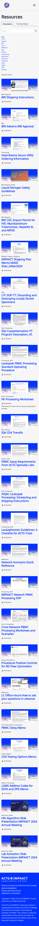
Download (7, 102)
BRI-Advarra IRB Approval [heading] (17, 126)
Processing (5, 54)
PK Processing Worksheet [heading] (17, 399)
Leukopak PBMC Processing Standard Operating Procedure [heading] (19, 367)
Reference (4, 56)
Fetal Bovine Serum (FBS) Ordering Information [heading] (17, 156)
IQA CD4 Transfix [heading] (12, 432)
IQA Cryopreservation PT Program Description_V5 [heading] (17, 332)
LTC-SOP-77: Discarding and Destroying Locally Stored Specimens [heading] (19, 298)
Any (2, 37)
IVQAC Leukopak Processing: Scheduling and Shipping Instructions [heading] (18, 497)
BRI (2, 43)
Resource (4, 59)
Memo (3, 52)
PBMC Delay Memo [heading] (13, 727)
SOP (2, 67)
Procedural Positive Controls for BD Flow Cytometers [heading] (19, 664)
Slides (3, 65)
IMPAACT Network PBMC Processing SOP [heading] (17, 596)
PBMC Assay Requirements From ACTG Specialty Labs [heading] (18, 463)
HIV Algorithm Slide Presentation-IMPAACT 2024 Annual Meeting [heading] (19, 821)
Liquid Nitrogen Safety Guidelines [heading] (15, 189)
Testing (3, 70)
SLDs (3, 63)
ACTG (3, 39)
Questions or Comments (10, 893)
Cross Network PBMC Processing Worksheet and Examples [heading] (18, 630)
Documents (7, 24)
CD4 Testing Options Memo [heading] (18, 756)
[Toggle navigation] (34, 5)
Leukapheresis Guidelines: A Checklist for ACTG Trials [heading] (19, 531)
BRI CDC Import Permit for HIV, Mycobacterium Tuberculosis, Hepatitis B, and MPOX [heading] (18, 225)
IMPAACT (4, 48)
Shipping (4, 61)
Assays (3, 41)
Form (3, 46)
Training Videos (22, 24)
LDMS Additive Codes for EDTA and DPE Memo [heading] (17, 787)
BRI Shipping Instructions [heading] (17, 97)
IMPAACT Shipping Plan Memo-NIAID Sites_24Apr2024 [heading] (16, 263)
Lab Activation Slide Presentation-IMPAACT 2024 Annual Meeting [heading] (19, 857)
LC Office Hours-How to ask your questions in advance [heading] (18, 697)
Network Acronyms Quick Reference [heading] (17, 563)
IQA (2, 50)
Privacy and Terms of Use (11, 890)
